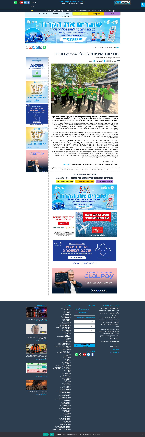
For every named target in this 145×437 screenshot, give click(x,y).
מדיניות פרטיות (114, 352)
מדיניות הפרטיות (60, 434)
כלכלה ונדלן (77, 11)
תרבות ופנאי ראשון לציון (62, 429)
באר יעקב (67, 13)
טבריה (68, 356)
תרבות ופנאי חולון (64, 428)
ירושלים (67, 362)
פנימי (68, 400)
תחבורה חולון (66, 420)
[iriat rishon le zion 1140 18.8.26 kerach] (72, 43)
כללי (68, 370)
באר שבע (67, 317)
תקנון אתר (116, 349)
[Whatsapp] (15, 2)
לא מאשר (45, 434)
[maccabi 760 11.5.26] (84, 265)
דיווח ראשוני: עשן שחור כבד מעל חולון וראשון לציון (37, 392)
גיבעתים (67, 333)
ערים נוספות (66, 16)
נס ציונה (55, 13)
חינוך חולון (66, 351)
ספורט (68, 386)
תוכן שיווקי (61, 11)
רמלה (68, 412)
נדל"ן (68, 380)
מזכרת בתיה (66, 377)
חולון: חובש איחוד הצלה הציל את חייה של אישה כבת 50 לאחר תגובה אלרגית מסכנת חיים (36, 356)
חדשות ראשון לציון (64, 346)
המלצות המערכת (64, 337)
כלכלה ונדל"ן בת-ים (64, 365)
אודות (32, 6)
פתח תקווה (66, 402)
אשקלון (67, 314)
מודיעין (67, 375)
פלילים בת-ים (66, 396)
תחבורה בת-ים (65, 418)
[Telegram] (25, 2)
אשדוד (68, 313)
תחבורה (67, 416)
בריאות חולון (66, 325)
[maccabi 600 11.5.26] (37, 125)
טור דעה (48, 11)
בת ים (80, 14)
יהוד (68, 361)
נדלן (68, 381)
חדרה (68, 340)
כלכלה (68, 364)
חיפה (68, 354)
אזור (68, 309)
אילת (68, 311)
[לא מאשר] (142, 434)
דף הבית (34, 2)
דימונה (67, 335)
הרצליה (67, 338)
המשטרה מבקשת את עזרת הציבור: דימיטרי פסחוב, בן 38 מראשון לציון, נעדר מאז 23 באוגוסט (37, 337)
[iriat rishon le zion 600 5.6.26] (37, 102)
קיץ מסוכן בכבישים (42, 375)
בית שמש (67, 322)
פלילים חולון (66, 397)
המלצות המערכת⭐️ (37, 11)
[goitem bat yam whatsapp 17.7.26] (37, 79)
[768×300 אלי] (84, 236)
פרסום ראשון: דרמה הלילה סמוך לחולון (37, 319)
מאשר (52, 434)
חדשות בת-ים (66, 343)
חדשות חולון (66, 345)
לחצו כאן (66, 164)
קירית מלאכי (66, 405)
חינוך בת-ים (66, 349)
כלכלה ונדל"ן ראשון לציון (62, 369)
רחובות (44, 13)
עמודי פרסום (66, 392)
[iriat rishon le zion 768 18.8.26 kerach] (84, 209)
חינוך (99, 11)
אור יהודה (67, 308)
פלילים (94, 11)
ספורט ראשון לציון (64, 391)
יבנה (68, 359)
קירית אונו (66, 404)
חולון (112, 14)
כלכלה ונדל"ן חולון (64, 367)
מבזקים (67, 373)
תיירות (68, 421)
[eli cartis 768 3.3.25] (84, 293)
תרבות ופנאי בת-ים (64, 426)
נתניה (68, 384)
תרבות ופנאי (86, 11)
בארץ (55, 11)
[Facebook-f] (28, 2)
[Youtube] (21, 2)
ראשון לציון (96, 14)
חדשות (105, 11)
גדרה (68, 332)
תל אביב (67, 423)
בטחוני (67, 321)
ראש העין (67, 407)
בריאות (69, 11)
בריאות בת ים (66, 324)
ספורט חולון (66, 389)
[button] (143, 5)
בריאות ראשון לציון (64, 327)
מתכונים (67, 378)
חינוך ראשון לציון (64, 353)
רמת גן (67, 413)
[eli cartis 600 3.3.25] (37, 172)
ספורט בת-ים (66, 388)
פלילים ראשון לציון (64, 399)
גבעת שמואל (66, 330)
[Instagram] (18, 2)
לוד (69, 372)
